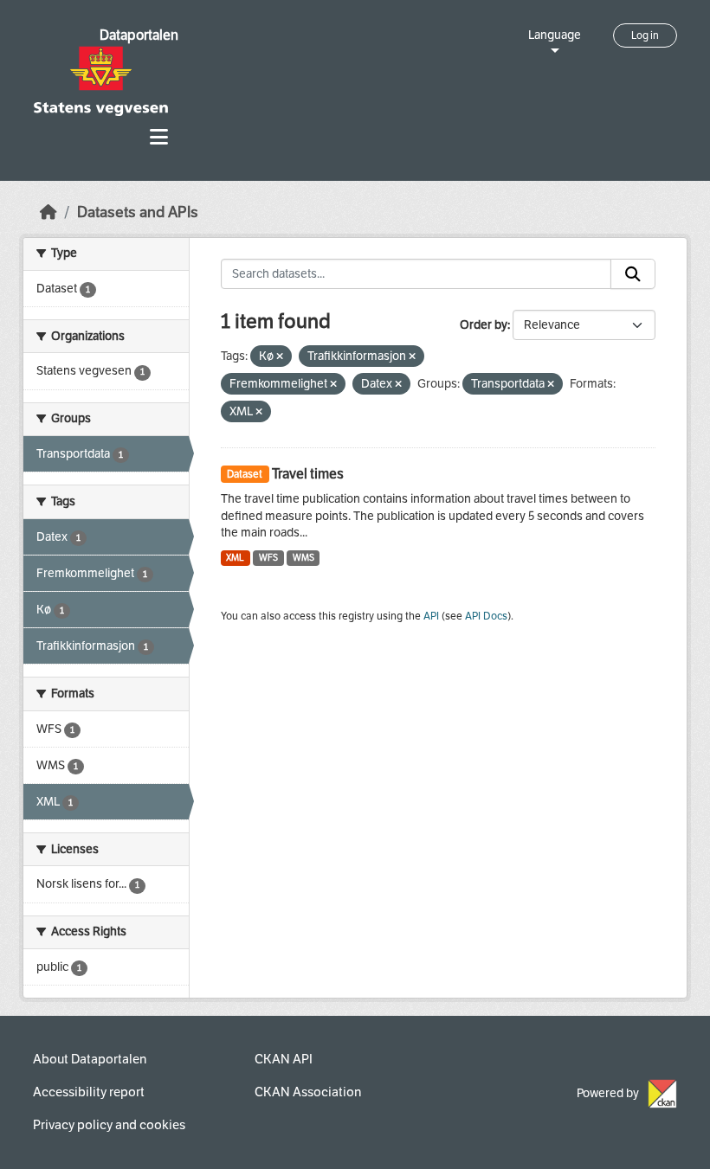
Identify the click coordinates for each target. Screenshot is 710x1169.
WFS (268, 557)
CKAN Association (308, 1092)
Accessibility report (89, 1092)
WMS (303, 557)
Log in (645, 35)
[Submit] (632, 274)
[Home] (48, 212)
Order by (483, 325)
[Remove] (279, 357)
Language (554, 35)
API (431, 616)
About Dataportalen (89, 1059)
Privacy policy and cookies (109, 1125)
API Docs (486, 616)
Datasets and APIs (137, 212)
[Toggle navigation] (158, 137)
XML (235, 557)
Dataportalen (139, 35)
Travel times (308, 474)
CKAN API (284, 1059)
